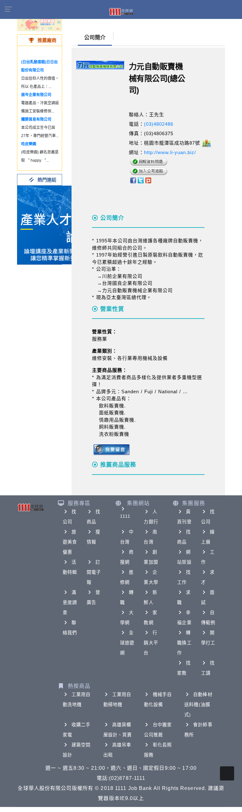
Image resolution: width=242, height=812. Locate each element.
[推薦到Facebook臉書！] (133, 179)
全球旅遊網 (127, 642)
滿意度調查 (70, 602)
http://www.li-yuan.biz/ (170, 152)
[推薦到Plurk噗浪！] (148, 179)
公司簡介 (95, 38)
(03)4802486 (158, 124)
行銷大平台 (151, 642)
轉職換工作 (184, 642)
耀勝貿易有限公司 (36, 119)
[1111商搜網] (121, 11)
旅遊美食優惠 (70, 542)
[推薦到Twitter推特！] (141, 179)
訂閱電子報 (94, 572)
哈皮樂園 (28, 144)
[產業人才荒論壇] (56, 224)
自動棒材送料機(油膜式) (198, 704)
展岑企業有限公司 (36, 95)
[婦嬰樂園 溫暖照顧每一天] (39, 22)
